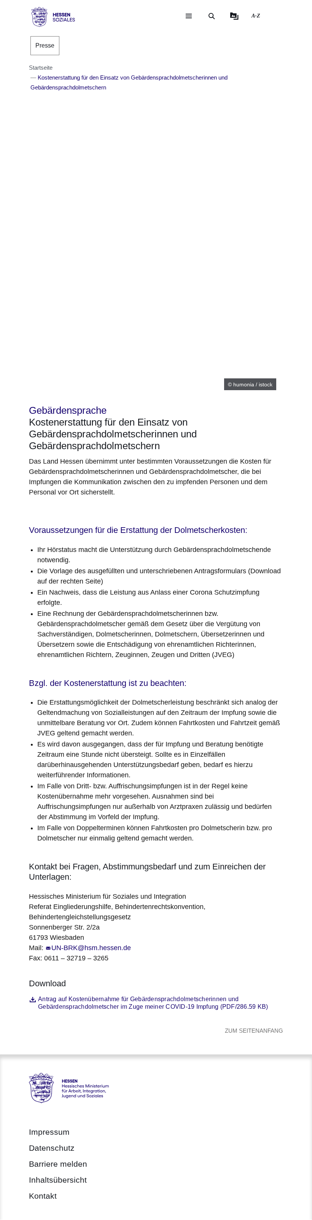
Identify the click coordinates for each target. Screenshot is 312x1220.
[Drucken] (94, 511)
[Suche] (211, 16)
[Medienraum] (234, 16)
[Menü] (188, 16)
